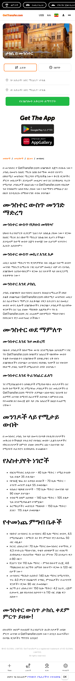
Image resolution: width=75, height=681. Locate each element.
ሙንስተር (40, 158)
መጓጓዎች (6, 158)
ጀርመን (30, 158)
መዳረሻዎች (18, 158)
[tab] (9, 667)
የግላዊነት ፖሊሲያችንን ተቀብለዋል (43, 676)
